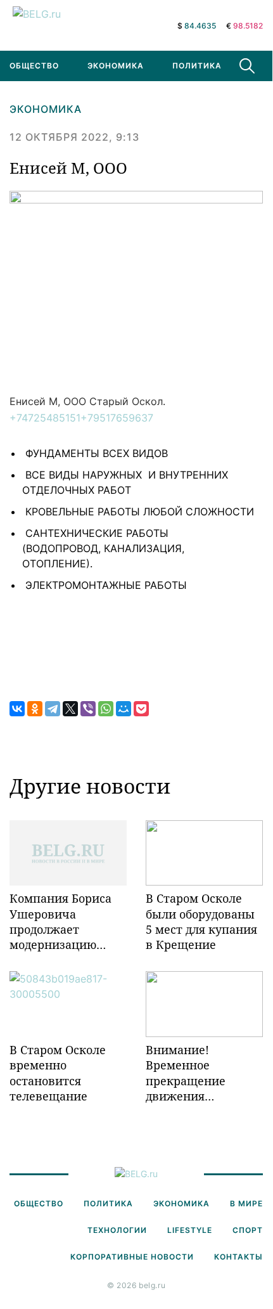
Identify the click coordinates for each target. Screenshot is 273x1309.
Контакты (238, 1256)
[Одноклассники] (34, 708)
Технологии (117, 1230)
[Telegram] (52, 708)
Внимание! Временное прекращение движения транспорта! (185, 1073)
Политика (197, 65)
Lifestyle (189, 1230)
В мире (246, 1203)
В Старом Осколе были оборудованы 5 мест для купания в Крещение (201, 921)
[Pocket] (141, 708)
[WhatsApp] (105, 708)
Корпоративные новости (132, 1256)
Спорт (247, 1230)
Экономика (115, 65)
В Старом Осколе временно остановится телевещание (58, 1073)
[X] (70, 708)
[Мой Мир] (123, 708)
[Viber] (88, 708)
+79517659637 (116, 417)
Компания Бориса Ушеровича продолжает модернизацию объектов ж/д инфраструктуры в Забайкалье (64, 921)
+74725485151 (45, 417)
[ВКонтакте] (17, 708)
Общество (38, 1203)
